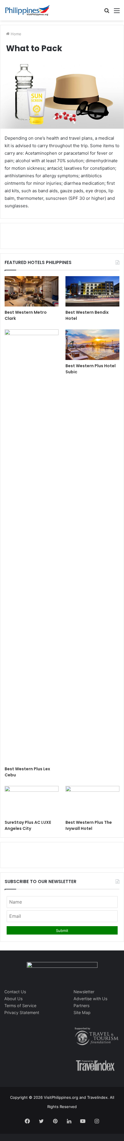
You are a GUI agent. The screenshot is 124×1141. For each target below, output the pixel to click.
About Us (13, 998)
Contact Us (15, 991)
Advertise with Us (90, 998)
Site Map (82, 1012)
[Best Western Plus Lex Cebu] (32, 546)
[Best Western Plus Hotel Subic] (92, 344)
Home (15, 34)
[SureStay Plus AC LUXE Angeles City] (32, 801)
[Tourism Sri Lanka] (27, 10)
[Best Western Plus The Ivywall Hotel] (92, 801)
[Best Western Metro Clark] (32, 291)
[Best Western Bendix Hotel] (92, 291)
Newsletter (84, 991)
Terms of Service (20, 1005)
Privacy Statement (21, 1012)
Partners (81, 1005)
